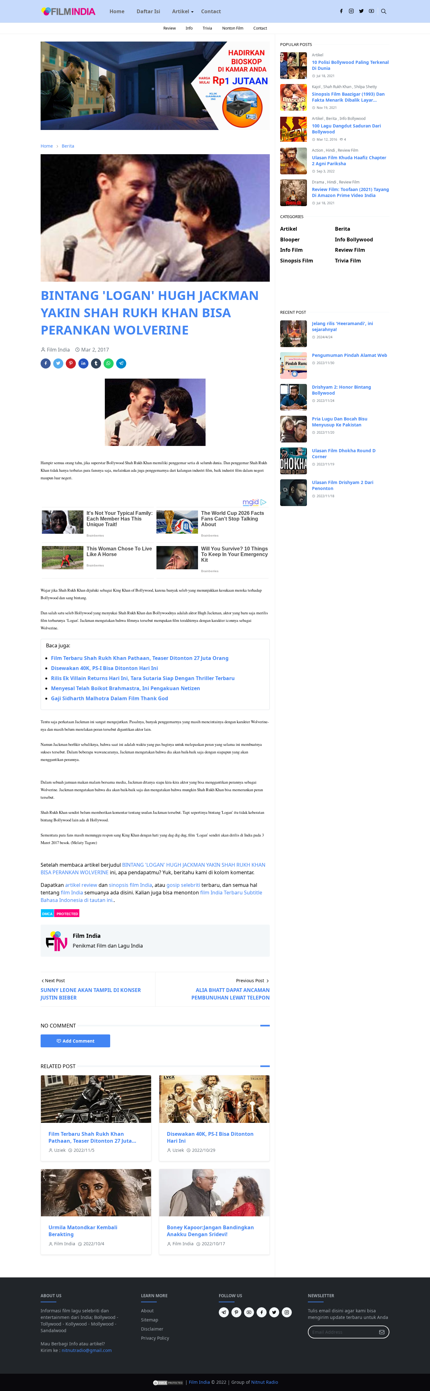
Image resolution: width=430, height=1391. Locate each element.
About (147, 1311)
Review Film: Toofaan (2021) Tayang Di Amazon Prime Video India (350, 192)
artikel (72, 884)
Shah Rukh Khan (337, 86)
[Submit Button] (382, 1332)
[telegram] (224, 1312)
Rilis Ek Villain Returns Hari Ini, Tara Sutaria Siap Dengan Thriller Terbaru (143, 678)
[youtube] (371, 11)
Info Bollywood (352, 118)
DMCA (47, 914)
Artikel (317, 55)
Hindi (331, 150)
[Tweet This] (58, 363)
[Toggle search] (383, 11)
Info (189, 28)
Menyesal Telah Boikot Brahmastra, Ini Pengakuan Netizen (125, 688)
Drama (318, 182)
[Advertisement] (334, 291)
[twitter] (361, 11)
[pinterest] (236, 1312)
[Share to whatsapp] (109, 363)
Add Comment (78, 1041)
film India (72, 892)
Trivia (207, 28)
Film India (199, 1382)
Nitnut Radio (264, 1382)
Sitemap (149, 1320)
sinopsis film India (130, 884)
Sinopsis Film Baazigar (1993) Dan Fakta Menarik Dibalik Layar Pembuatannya (348, 100)
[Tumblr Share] (96, 363)
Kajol (316, 86)
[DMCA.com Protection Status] (168, 1382)
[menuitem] (117, 11)
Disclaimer (152, 1329)
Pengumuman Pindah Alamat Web (349, 355)
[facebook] (341, 11)
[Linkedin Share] (83, 363)
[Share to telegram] (121, 363)
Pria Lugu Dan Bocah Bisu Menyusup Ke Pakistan (339, 422)
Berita (332, 118)
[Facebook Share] (46, 363)
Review (169, 28)
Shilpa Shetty (365, 86)
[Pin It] (71, 363)
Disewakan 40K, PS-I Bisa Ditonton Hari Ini (104, 668)
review (89, 884)
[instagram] (351, 11)
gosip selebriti (183, 884)
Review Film (348, 150)
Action (318, 150)
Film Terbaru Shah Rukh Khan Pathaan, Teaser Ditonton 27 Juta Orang (140, 658)
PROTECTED (67, 914)
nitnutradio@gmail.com (87, 1350)
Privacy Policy (155, 1338)
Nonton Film (232, 28)
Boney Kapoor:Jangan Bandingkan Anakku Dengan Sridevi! (210, 1231)
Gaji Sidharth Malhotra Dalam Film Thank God (109, 698)
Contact (260, 28)
